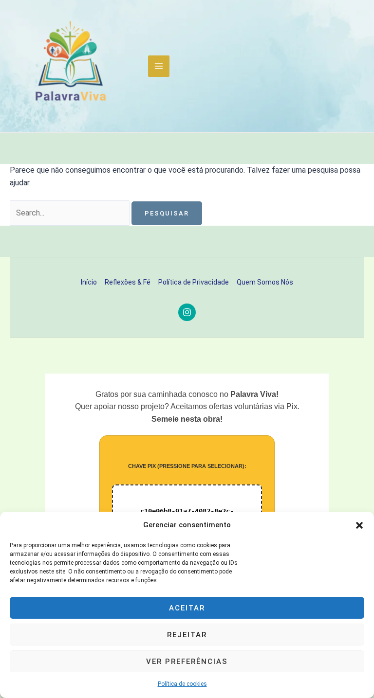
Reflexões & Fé (127, 282)
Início (89, 282)
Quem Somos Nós (265, 282)
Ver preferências (187, 661)
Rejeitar (187, 634)
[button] (359, 525)
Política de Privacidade (193, 282)
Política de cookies (182, 683)
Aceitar (187, 608)
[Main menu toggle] (158, 66)
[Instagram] (187, 312)
